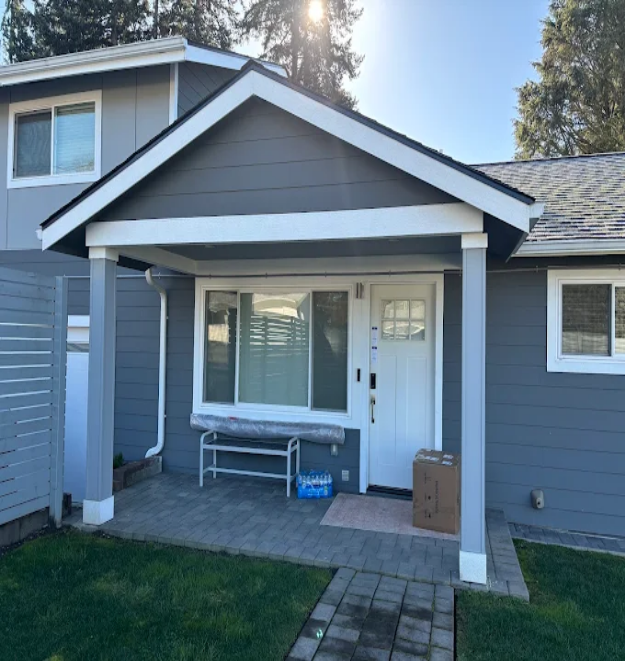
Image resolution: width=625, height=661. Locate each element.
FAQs (16, 651)
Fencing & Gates (25, 595)
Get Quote (20, 647)
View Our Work (49, 526)
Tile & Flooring (24, 587)
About (16, 615)
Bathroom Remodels (27, 582)
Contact (18, 642)
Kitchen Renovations (28, 578)
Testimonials (21, 623)
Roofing (18, 591)
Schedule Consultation (19, 526)
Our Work (19, 619)
